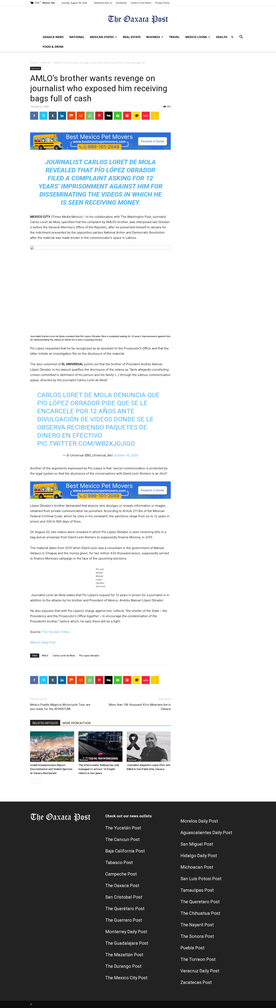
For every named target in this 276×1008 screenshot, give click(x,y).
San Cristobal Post (123, 897)
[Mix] (71, 116)
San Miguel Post (196, 844)
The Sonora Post (197, 936)
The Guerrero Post (123, 920)
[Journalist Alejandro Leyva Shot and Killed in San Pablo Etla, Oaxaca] (149, 746)
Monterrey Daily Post (126, 931)
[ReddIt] (81, 116)
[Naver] (118, 116)
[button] (241, 37)
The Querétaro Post (124, 908)
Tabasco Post (119, 862)
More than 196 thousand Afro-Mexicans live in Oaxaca (140, 707)
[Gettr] (146, 116)
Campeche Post (121, 874)
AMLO (45, 655)
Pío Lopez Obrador (89, 655)
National (76, 37)
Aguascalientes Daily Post (206, 832)
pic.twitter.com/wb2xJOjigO (86, 443)
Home (33, 62)
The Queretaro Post (200, 901)
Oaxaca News (53, 37)
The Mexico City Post (126, 977)
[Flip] (127, 116)
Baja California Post (125, 851)
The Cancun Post (122, 839)
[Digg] (108, 116)
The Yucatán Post (123, 827)
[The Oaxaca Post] (138, 19)
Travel (174, 37)
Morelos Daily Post (199, 821)
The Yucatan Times (56, 632)
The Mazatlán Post (124, 954)
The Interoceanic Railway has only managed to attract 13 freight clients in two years (98, 769)
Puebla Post (192, 947)
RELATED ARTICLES (45, 723)
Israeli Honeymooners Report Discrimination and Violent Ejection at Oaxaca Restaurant (51, 769)
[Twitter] (232, 37)
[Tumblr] (53, 116)
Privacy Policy (162, 2)
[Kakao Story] (136, 116)
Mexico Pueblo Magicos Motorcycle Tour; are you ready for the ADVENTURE (60, 707)
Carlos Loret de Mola (64, 655)
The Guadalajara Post (126, 943)
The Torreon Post (198, 959)
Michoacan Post (196, 867)
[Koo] (155, 116)
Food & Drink (53, 47)
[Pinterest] (99, 116)
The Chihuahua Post (200, 913)
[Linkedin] (62, 116)
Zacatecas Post (196, 982)
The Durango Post (123, 966)
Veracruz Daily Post (199, 970)
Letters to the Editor (141, 2)
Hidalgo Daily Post (198, 855)
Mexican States (102, 37)
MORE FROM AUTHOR (77, 723)
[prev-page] (32, 781)
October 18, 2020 (126, 455)
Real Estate (132, 37)
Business (153, 37)
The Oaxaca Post (122, 885)
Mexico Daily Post (43, 642)
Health (221, 37)
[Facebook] (34, 116)
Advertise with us (103, 2)
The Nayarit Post (197, 924)
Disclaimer (121, 2)
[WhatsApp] (90, 116)
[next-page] (39, 781)
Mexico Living (196, 37)
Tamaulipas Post (197, 890)
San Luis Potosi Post (200, 878)
